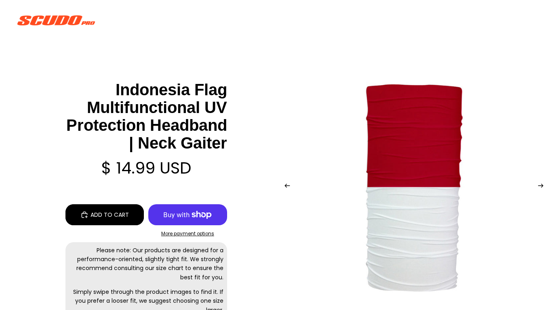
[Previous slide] (285, 187)
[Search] (492, 20)
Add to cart (110, 215)
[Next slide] (543, 187)
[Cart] (527, 20)
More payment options (187, 233)
